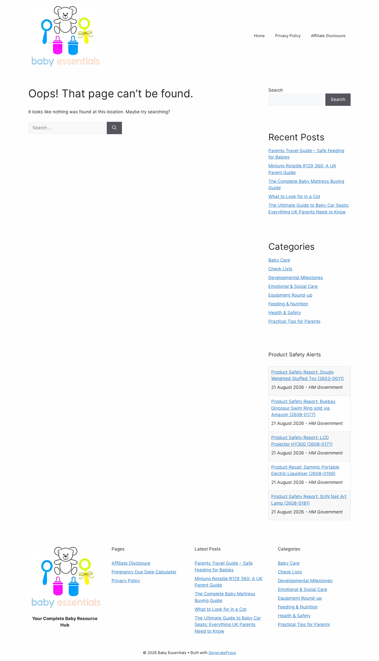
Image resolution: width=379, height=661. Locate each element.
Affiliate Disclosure (328, 35)
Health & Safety (284, 312)
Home (259, 35)
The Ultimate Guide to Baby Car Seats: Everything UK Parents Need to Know (228, 624)
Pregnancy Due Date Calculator (144, 571)
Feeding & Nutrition (288, 303)
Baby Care (279, 260)
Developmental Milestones (295, 277)
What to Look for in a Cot (294, 196)
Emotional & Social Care (293, 286)
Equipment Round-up (290, 295)
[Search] (114, 128)
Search (275, 90)
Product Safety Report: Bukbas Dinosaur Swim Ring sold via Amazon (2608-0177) (303, 379)
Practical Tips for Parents (294, 321)
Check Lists (280, 268)
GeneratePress (222, 652)
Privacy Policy (288, 35)
